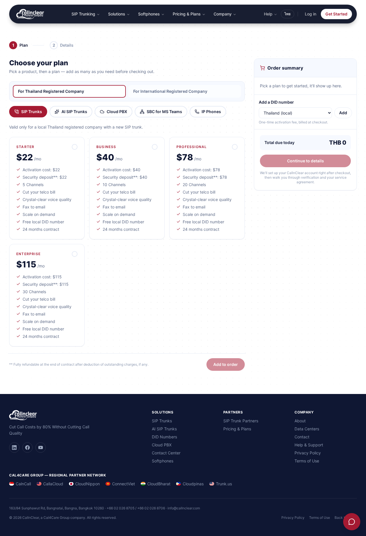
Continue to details (305, 160)
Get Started (336, 13)
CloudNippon (87, 483)
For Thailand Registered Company (51, 91)
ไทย (288, 14)
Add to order (225, 364)
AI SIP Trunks (74, 111)
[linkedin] (14, 447)
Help (268, 13)
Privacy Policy (308, 452)
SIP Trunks (31, 111)
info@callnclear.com (184, 508)
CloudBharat (158, 483)
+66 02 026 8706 (151, 508)
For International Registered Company (170, 91)
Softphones (149, 13)
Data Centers (307, 428)
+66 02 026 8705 (120, 508)
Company (223, 13)
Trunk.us (224, 483)
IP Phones (211, 111)
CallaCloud (53, 483)
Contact (302, 436)
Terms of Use (307, 460)
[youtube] (40, 447)
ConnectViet (123, 483)
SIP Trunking (83, 13)
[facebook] (27, 447)
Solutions (116, 13)
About (300, 420)
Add (343, 112)
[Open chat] (351, 521)
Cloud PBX (117, 111)
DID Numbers (164, 436)
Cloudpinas (193, 483)
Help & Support (309, 444)
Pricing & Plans (187, 13)
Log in (310, 13)
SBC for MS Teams (164, 111)
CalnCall (23, 483)
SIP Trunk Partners (240, 420)
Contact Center (166, 452)
